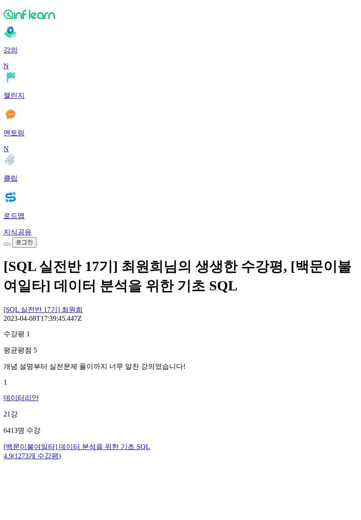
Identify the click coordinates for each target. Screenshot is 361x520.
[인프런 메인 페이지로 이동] (180, 14)
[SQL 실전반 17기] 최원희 (43, 309)
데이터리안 (21, 397)
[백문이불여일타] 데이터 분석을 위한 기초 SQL (77, 446)
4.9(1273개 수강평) (32, 456)
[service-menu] (7, 244)
